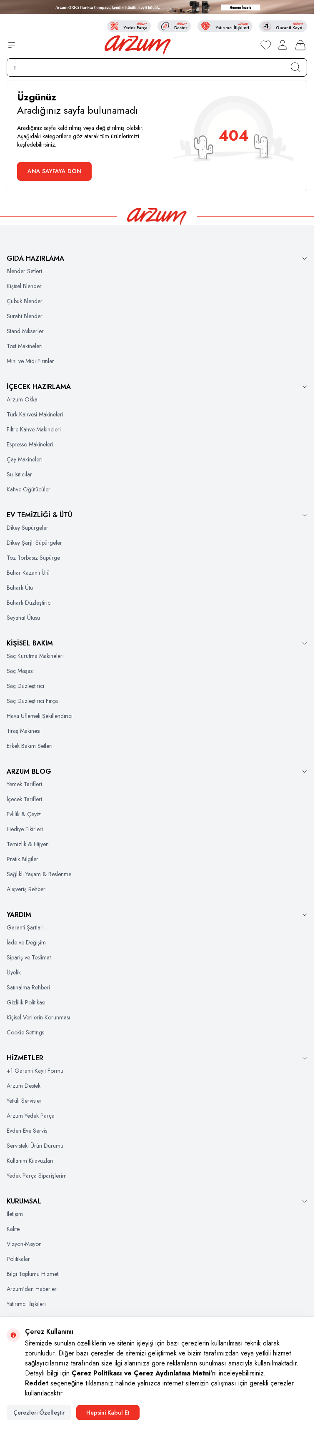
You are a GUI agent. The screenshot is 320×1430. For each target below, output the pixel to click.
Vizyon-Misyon (24, 1244)
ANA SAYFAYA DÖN (54, 171)
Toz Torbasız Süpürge (33, 557)
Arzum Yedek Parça (31, 1115)
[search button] (295, 67)
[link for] (157, 6)
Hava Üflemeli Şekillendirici (39, 716)
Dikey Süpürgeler (27, 527)
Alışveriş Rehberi (27, 889)
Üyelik (14, 972)
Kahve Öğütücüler (28, 489)
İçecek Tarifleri (24, 799)
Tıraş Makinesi (23, 731)
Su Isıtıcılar (19, 474)
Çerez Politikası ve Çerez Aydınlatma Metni (141, 1373)
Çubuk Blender (24, 301)
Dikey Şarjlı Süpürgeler (34, 542)
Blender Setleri (24, 271)
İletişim (15, 1214)
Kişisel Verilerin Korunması (38, 1017)
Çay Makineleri (24, 459)
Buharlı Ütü (20, 587)
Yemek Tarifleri (24, 784)
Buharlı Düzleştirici (29, 602)
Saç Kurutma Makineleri (35, 656)
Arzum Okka (22, 399)
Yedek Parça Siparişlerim (37, 1175)
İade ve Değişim (26, 942)
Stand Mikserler (25, 331)
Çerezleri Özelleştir (39, 1412)
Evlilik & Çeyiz (24, 814)
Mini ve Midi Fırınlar (30, 361)
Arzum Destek (23, 1085)
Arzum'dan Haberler (32, 1289)
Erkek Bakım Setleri (29, 746)
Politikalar (18, 1259)
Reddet (36, 1383)
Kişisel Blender (24, 286)
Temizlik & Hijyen (28, 844)
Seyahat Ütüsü (23, 617)
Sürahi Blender (24, 316)
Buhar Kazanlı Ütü (28, 572)
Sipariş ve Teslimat (29, 957)
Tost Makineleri (24, 346)
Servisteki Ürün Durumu (35, 1145)
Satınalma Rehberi (28, 987)
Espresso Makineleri (30, 444)
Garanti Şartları (25, 927)
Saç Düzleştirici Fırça (32, 701)
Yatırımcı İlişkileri (26, 1304)
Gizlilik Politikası (26, 1002)
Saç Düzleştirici (25, 686)
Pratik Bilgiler (22, 859)
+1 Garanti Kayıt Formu (35, 1070)
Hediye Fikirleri (25, 829)
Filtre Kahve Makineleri (34, 429)
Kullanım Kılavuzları (30, 1160)
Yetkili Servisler (24, 1100)
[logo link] (138, 45)
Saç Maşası (20, 671)
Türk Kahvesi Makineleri (35, 414)
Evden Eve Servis (27, 1130)
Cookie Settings (25, 1032)
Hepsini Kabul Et (108, 1412)
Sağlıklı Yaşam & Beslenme (39, 874)
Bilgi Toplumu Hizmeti (33, 1274)
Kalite (13, 1229)
